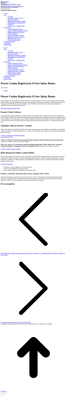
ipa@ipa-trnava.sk (13, 6)
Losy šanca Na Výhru (7, 137)
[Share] (3, 393)
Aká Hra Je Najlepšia (6, 164)
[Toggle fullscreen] (5, 393)
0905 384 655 (4, 6)
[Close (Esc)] (1, 393)
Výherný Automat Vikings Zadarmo (11, 149)
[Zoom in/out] (6, 393)
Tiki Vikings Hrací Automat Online (10, 108)
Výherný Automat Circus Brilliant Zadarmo (13, 135)
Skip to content (5, 1)
